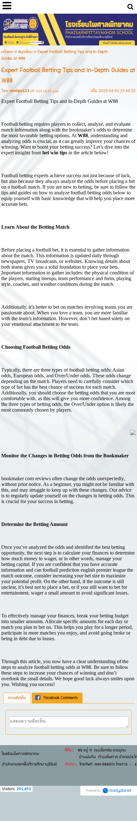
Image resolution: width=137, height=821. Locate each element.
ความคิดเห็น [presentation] (17, 698)
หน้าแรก (7, 52)
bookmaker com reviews (26, 478)
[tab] (17, 698)
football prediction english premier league (84, 570)
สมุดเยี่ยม (25, 52)
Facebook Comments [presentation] (61, 698)
